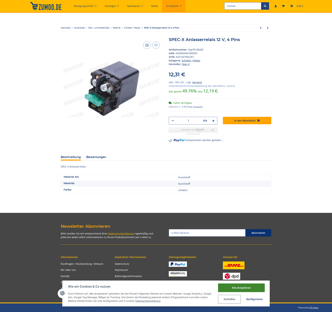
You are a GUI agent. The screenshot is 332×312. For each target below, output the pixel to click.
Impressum (121, 270)
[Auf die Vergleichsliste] (147, 45)
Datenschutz (122, 263)
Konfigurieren (254, 299)
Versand (197, 82)
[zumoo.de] (45, 6)
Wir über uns (68, 270)
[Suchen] (265, 6)
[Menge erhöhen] (213, 120)
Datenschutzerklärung (121, 233)
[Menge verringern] (173, 120)
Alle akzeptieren (241, 287)
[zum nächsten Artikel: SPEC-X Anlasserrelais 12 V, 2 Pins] (267, 27)
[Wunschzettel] (283, 6)
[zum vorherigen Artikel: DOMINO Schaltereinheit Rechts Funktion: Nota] (260, 27)
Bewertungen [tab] (96, 157)
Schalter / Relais (191, 60)
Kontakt (65, 276)
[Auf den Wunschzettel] (156, 45)
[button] (275, 6)
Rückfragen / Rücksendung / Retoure (82, 263)
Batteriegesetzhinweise (128, 276)
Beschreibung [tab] (71, 157)
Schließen (229, 299)
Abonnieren (258, 232)
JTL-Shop (314, 307)
